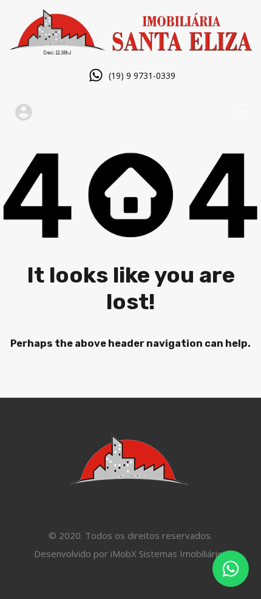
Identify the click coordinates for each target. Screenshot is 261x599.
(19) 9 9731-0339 (142, 76)
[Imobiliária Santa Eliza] (130, 49)
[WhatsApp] (230, 568)
